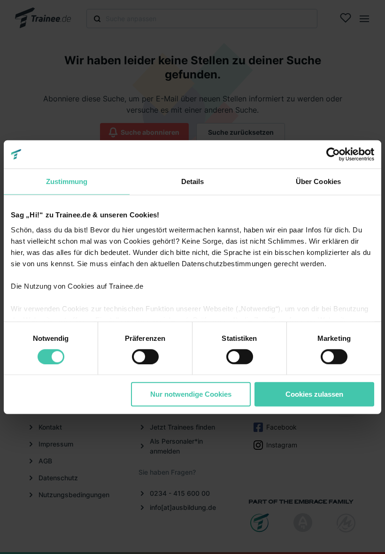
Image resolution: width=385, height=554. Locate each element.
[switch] (145, 356)
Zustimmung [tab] (67, 181)
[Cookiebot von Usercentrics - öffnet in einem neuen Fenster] (333, 154)
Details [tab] (192, 181)
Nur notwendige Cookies (190, 394)
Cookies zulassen (314, 394)
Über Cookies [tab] (318, 181)
